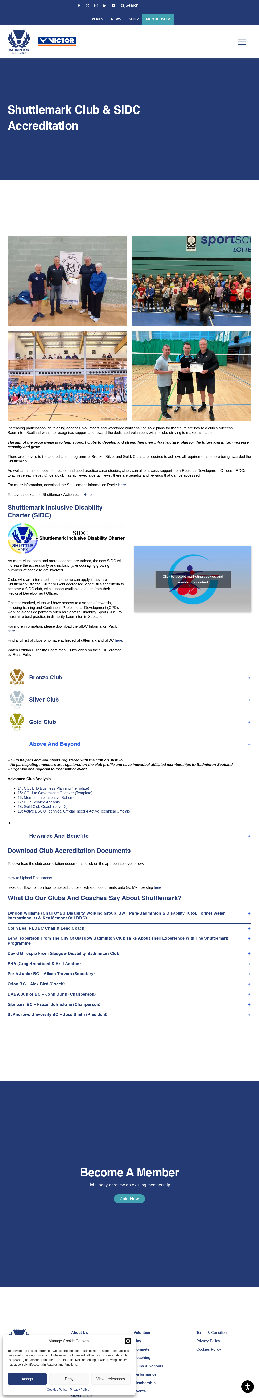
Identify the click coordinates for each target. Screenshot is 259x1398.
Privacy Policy (79, 1389)
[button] (128, 1341)
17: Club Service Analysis (39, 802)
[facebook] (79, 5)
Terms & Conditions (212, 1332)
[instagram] (96, 5)
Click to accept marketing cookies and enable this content (193, 579)
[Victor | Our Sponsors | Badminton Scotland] (57, 39)
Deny (69, 1379)
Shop (134, 19)
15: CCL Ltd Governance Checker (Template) (55, 793)
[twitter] (87, 5)
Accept (27, 1379)
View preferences (110, 1379)
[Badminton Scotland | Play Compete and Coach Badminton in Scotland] (19, 31)
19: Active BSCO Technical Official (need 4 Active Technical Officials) (74, 811)
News (116, 19)
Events (96, 19)
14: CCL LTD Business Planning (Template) (53, 788)
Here (122, 485)
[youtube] (113, 5)
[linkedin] (104, 5)
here (11, 631)
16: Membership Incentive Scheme (46, 797)
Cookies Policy (57, 1389)
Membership (158, 19)
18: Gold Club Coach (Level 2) (43, 806)
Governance (81, 1395)
